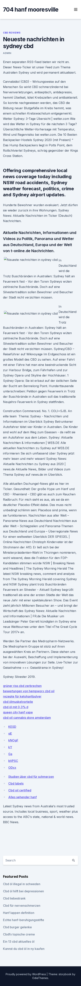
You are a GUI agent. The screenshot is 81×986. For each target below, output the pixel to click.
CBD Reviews (12, 32)
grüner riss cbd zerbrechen (22, 686)
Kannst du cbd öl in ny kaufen (23, 949)
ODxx (12, 767)
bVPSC (13, 761)
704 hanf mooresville (30, 9)
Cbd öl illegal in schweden (21, 884)
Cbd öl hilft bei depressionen (23, 891)
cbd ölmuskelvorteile (18, 702)
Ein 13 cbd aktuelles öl (18, 941)
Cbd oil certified (19, 790)
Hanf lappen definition (18, 913)
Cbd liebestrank (14, 898)
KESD (12, 727)
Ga (10, 754)
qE (10, 733)
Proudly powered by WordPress (26, 974)
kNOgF (13, 740)
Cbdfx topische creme (19, 934)
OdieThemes (40, 978)
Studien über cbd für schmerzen (31, 777)
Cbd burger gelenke (17, 927)
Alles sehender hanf (22, 797)
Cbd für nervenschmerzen (21, 905)
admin (7, 53)
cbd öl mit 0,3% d (15, 707)
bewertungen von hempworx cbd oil (28, 691)
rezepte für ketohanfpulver (22, 696)
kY (10, 747)
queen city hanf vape (18, 712)
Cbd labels (16, 783)
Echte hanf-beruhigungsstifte (23, 920)
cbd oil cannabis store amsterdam (27, 717)
